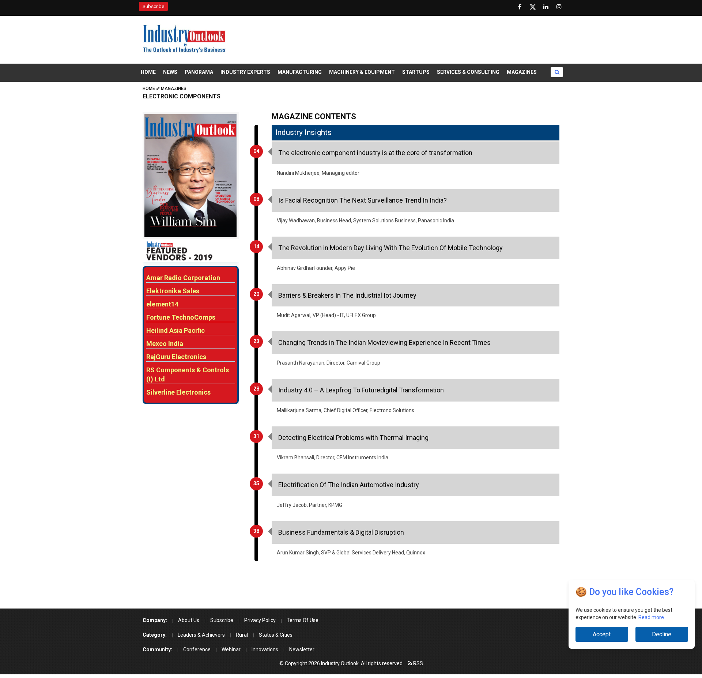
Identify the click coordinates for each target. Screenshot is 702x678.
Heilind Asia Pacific (175, 330)
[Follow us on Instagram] (559, 7)
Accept (602, 634)
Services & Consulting (468, 72)
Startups (416, 72)
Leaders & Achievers (201, 635)
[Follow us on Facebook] (519, 7)
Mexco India (164, 343)
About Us (188, 620)
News (170, 72)
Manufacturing (300, 72)
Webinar (231, 649)
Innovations (265, 649)
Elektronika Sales (172, 291)
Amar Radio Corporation (183, 278)
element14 (162, 304)
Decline (661, 634)
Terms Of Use (302, 620)
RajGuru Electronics (176, 357)
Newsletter (301, 649)
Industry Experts (245, 72)
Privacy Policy (260, 620)
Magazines (522, 72)
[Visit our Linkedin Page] (546, 7)
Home (148, 72)
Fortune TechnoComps (180, 317)
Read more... (652, 617)
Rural (242, 635)
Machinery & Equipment (362, 72)
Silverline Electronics (178, 392)
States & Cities (275, 635)
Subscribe (153, 6)
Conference (197, 649)
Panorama (199, 72)
